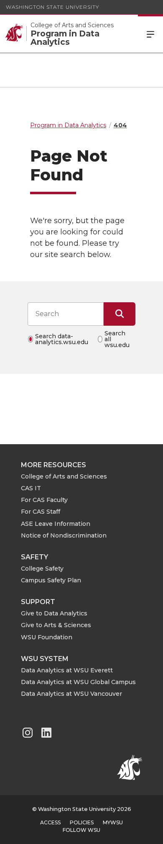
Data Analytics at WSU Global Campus (78, 682)
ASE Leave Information (55, 524)
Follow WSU (81, 830)
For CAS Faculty (44, 500)
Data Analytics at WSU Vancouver (71, 693)
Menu (150, 33)
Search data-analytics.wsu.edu (61, 339)
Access (50, 822)
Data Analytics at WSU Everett (67, 670)
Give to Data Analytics (54, 613)
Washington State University (52, 7)
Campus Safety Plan (51, 580)
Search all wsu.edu (117, 339)
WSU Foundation (46, 637)
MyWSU (113, 822)
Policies (82, 822)
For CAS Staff (40, 511)
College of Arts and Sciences (64, 476)
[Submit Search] (119, 314)
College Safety (42, 568)
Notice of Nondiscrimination (64, 535)
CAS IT (31, 488)
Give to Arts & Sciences (56, 625)
